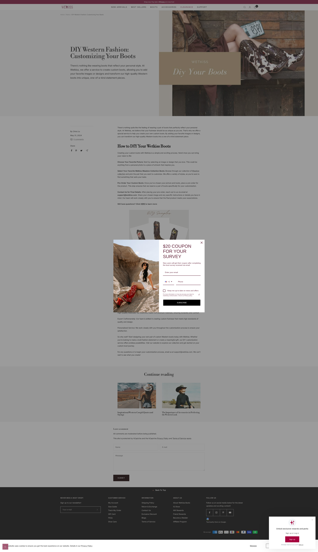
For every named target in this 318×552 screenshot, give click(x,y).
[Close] (202, 243)
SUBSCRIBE (182, 303)
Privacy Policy (86, 546)
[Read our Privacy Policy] (199, 294)
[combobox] (168, 282)
